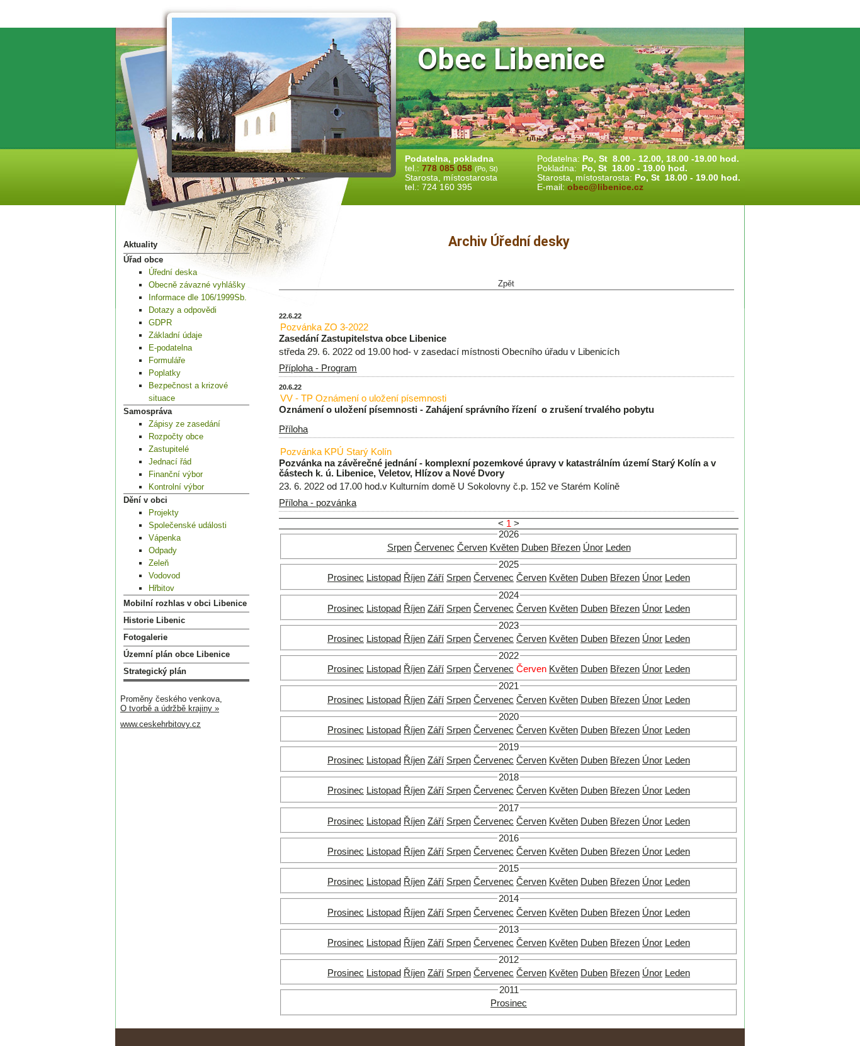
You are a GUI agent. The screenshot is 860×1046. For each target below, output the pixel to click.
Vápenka (165, 538)
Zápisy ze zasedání (184, 424)
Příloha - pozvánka (317, 503)
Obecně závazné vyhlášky (197, 285)
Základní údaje (175, 335)
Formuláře (167, 360)
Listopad (383, 578)
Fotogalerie (145, 637)
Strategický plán (154, 671)
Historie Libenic (154, 620)
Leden (618, 548)
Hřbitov (161, 588)
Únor (593, 548)
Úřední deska (173, 272)
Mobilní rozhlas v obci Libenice (185, 603)
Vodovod (164, 575)
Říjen (414, 578)
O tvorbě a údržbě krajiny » (169, 708)
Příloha (293, 429)
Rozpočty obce (176, 436)
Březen (565, 548)
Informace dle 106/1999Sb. (198, 297)
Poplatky (165, 373)
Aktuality (140, 244)
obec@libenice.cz (605, 187)
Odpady (163, 550)
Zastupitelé (169, 449)
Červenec (434, 548)
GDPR (160, 322)
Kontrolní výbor (176, 487)
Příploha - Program (318, 368)
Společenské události (188, 525)
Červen (472, 548)
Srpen (399, 548)
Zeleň (159, 563)
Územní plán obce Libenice (176, 654)
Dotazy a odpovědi (183, 310)
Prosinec (345, 578)
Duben (534, 548)
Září (435, 578)
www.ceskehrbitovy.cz (160, 724)
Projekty (164, 512)
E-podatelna (170, 347)
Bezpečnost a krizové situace (188, 392)
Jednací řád (170, 461)
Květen (504, 548)
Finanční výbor (176, 474)
